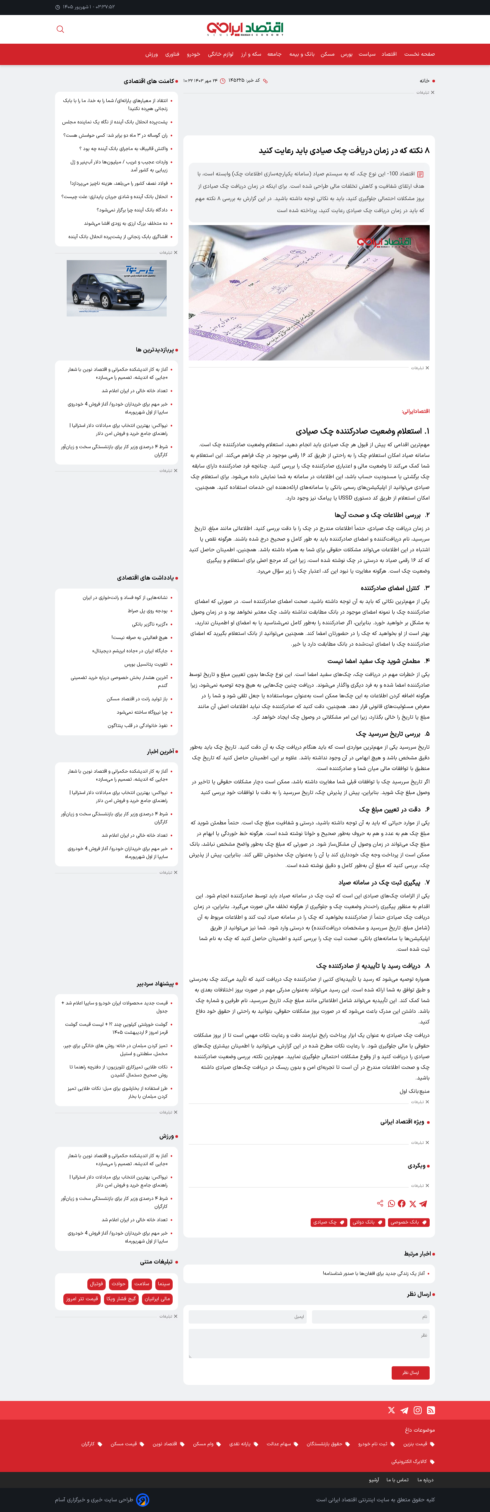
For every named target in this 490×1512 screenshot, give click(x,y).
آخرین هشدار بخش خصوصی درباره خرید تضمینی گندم (119, 681)
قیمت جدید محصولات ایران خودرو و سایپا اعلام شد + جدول (114, 1007)
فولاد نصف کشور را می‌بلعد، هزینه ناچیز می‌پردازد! (119, 183)
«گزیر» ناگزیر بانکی (150, 624)
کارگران (88, 1444)
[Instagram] (418, 1410)
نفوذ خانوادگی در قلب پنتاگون (138, 725)
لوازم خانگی (221, 54)
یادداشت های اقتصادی (145, 578)
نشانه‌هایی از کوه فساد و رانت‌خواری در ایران (125, 597)
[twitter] (412, 1204)
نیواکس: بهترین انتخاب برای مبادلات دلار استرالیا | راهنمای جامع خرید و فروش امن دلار (119, 429)
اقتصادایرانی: (416, 412)
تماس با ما (398, 1480)
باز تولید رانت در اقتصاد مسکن (137, 699)
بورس (347, 54)
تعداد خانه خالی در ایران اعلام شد (135, 391)
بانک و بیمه (302, 54)
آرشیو (374, 1480)
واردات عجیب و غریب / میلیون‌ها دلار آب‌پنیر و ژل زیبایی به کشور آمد (119, 166)
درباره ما (426, 1480)
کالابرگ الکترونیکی (409, 1461)
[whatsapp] (391, 1204)
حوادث (119, 1284)
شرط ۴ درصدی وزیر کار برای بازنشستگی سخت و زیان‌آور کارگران (114, 451)
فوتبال (96, 1284)
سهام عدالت (279, 1444)
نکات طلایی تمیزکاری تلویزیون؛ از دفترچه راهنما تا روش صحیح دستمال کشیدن (119, 1071)
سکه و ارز (251, 54)
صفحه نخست (419, 54)
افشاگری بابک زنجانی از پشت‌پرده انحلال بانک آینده (118, 236)
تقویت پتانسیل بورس (146, 664)
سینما (164, 1284)
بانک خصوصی (405, 1222)
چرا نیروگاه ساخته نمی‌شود (142, 712)
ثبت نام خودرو (372, 1444)
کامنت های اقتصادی (149, 81)
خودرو (194, 54)
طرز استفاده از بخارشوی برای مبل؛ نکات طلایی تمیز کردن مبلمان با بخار (118, 1092)
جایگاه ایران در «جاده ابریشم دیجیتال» (130, 651)
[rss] (431, 1410)
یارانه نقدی (240, 1444)
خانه (425, 81)
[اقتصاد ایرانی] (244, 29)
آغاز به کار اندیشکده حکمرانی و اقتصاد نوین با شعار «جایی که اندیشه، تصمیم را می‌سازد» (118, 373)
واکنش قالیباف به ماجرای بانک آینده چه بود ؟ (123, 148)
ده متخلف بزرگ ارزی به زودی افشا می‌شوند (126, 223)
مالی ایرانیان (157, 1299)
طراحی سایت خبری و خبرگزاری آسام (94, 1500)
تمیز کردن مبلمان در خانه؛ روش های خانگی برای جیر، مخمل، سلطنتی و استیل (115, 1049)
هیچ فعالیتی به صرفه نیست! (140, 637)
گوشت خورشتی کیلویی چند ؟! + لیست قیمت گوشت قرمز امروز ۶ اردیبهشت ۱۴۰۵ (116, 1028)
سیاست (367, 54)
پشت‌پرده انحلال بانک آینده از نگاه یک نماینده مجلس (115, 122)
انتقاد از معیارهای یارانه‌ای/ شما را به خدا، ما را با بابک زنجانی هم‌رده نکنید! (115, 104)
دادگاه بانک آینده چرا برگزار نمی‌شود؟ (132, 210)
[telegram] (423, 1204)
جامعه (275, 54)
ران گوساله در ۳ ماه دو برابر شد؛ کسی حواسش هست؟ (115, 135)
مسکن (328, 54)
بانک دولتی (364, 1222)
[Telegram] (404, 1410)
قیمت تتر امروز (82, 1299)
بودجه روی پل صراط (148, 611)
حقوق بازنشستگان (324, 1444)
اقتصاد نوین (165, 1444)
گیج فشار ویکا (121, 1299)
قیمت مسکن (124, 1444)
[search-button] (60, 29)
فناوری (173, 54)
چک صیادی (325, 1222)
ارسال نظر (410, 1373)
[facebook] (402, 1204)
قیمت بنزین (415, 1444)
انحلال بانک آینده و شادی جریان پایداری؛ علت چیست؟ (114, 196)
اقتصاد (390, 54)
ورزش (152, 54)
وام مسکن (203, 1444)
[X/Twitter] (391, 1410)
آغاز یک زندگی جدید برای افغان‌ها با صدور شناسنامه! (374, 1273)
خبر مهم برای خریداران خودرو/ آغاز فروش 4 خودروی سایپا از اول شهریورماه (118, 408)
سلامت (141, 1284)
